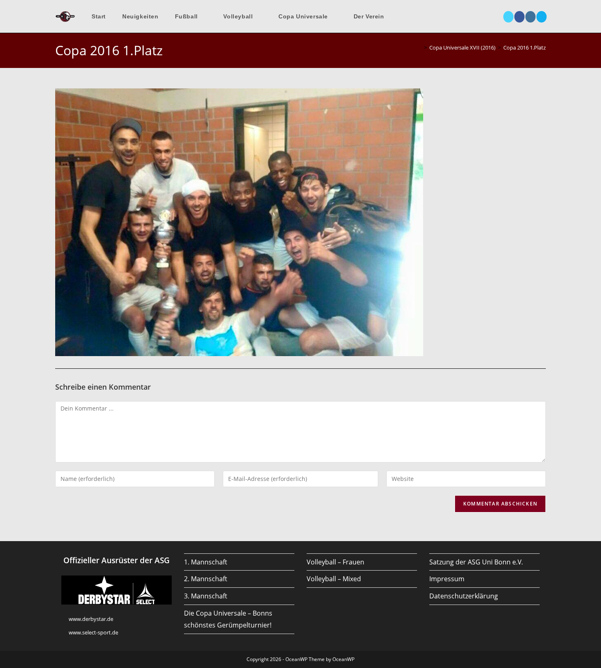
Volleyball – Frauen (335, 561)
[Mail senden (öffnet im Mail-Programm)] (541, 17)
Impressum (446, 578)
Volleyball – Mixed (334, 578)
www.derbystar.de (91, 619)
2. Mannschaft (205, 578)
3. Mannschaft (205, 595)
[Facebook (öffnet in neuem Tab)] (519, 17)
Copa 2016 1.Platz (524, 47)
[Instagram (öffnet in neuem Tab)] (530, 17)
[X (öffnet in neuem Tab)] (508, 17)
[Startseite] (419, 47)
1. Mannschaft (205, 561)
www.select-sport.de (93, 632)
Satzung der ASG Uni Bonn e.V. (476, 561)
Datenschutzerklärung (463, 595)
